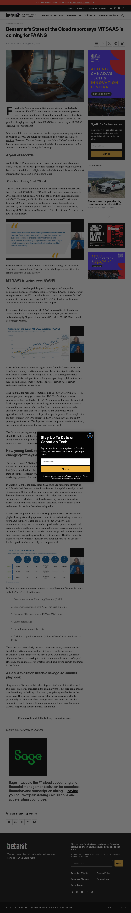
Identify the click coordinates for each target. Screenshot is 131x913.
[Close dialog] (90, 436)
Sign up (65, 469)
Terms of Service (72, 476)
